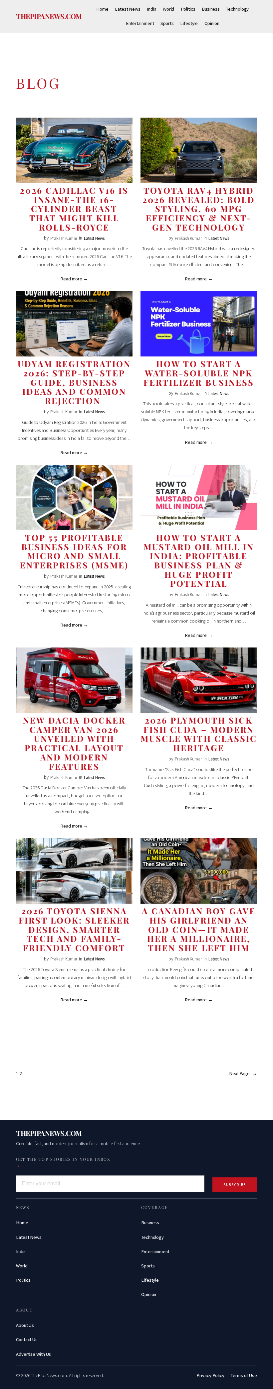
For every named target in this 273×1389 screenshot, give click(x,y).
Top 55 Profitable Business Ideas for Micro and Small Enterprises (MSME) (74, 551)
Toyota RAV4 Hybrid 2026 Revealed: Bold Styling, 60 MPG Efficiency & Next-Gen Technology (198, 209)
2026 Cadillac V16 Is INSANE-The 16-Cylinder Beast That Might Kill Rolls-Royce (74, 209)
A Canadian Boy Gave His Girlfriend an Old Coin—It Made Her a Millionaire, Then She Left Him (199, 929)
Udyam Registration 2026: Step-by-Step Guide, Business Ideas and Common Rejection (74, 382)
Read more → (74, 279)
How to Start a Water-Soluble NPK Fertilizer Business (198, 373)
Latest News (94, 238)
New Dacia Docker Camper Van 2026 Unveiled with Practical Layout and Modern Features (74, 743)
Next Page (243, 1073)
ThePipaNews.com (49, 16)
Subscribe (234, 1184)
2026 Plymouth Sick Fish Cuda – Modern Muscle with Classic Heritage (198, 734)
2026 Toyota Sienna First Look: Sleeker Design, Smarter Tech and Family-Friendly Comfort (74, 929)
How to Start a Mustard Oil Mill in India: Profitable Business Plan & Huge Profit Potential (198, 560)
